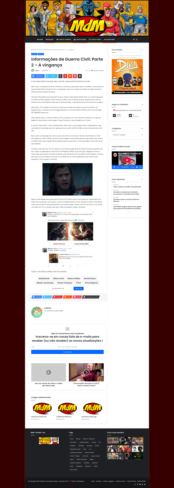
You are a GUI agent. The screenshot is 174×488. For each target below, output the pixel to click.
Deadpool (72, 445)
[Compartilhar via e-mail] (80, 76)
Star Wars (86, 463)
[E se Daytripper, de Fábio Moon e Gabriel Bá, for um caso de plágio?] (137, 448)
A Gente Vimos (95, 39)
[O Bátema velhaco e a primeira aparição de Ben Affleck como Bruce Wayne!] (67, 408)
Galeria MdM (110, 39)
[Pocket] (75, 76)
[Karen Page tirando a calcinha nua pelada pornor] (125, 456)
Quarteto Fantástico (75, 463)
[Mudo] (137, 167)
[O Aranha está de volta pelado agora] (113, 456)
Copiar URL (78, 288)
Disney (97, 445)
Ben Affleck (73, 442)
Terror (71, 466)
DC (100, 442)
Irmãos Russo (90, 278)
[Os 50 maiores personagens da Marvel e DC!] (113, 440)
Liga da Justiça (95, 456)
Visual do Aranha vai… (39, 417)
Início (34, 50)
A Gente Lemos (80, 39)
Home (41, 39)
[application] (127, 160)
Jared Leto (85, 456)
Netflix (91, 459)
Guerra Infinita (74, 278)
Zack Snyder (73, 469)
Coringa (94, 442)
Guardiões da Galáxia (76, 452)
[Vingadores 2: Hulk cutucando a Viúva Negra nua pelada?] (113, 448)
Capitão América (84, 442)
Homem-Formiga (74, 456)
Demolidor (81, 445)
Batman (78, 439)
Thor (79, 283)
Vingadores (79, 466)
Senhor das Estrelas (45, 283)
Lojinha (37, 70)
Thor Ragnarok (92, 283)
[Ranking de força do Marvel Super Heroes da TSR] (125, 440)
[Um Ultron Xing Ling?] (93, 408)
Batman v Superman (89, 439)
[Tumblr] (60, 76)
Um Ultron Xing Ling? (89, 417)
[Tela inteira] (140, 167)
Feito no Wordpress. (78, 481)
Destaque (89, 445)
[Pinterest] (65, 76)
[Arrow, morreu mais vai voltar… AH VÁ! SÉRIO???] (137, 456)
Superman (95, 463)
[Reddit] (70, 76)
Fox (90, 449)
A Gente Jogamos (64, 39)
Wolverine (88, 466)
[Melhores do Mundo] (87, 18)
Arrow (71, 439)
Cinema (39, 50)
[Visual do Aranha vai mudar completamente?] (42, 408)
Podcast (50, 39)
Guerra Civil (59, 278)
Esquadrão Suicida (75, 449)
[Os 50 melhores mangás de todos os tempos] (125, 448)
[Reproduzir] (114, 167)
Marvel (41, 54)
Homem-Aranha (89, 452)
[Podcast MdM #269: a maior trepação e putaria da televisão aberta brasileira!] (137, 441)
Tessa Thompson (65, 283)
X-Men (95, 466)
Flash (84, 449)
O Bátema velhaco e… (64, 417)
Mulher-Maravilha (82, 459)
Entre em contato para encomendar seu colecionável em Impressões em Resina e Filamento (127, 56)
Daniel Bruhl (44, 278)
